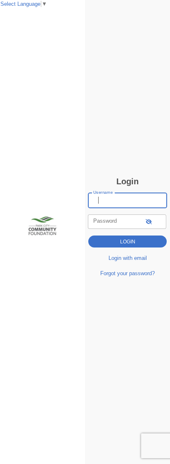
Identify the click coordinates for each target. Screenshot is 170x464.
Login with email (128, 258)
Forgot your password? (127, 273)
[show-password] (149, 221)
